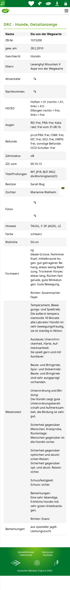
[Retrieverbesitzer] (40, 3)
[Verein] (48, 3)
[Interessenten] (31, 3)
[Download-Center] (57, 3)
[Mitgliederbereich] (65, 3)
